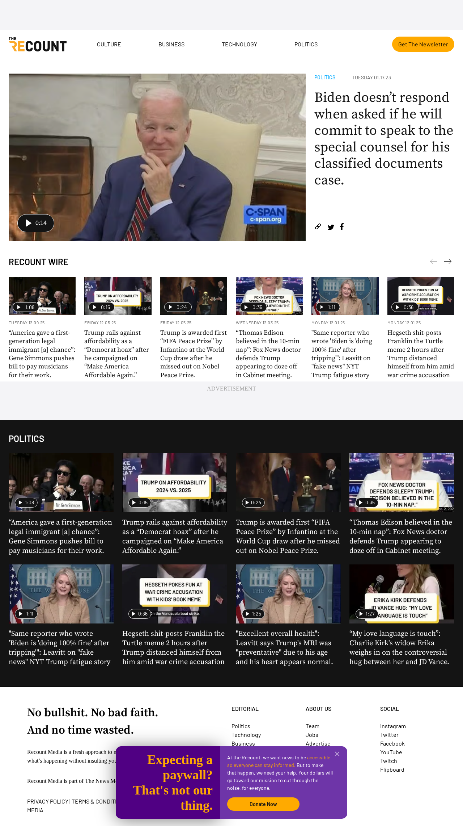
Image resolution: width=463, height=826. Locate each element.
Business (171, 44)
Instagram (393, 725)
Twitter (389, 734)
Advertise (318, 743)
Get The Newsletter (423, 44)
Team (312, 725)
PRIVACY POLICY (47, 801)
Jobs (312, 734)
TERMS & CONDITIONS (99, 801)
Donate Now (263, 804)
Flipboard (392, 769)
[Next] (433, 262)
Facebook (392, 743)
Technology (239, 44)
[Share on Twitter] (330, 227)
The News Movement (110, 781)
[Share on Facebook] (342, 227)
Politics (306, 44)
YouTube (391, 751)
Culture (109, 44)
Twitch (388, 760)
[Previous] (447, 262)
